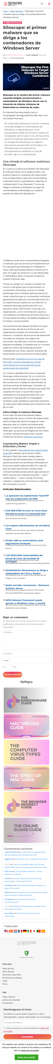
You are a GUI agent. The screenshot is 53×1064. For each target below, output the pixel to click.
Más (4, 992)
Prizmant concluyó (33, 437)
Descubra (7, 964)
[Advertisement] (26, 229)
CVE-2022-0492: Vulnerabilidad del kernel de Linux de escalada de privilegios (24, 556)
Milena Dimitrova (15, 55)
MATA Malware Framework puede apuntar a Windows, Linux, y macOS (25, 601)
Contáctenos (7, 1002)
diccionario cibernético (11, 974)
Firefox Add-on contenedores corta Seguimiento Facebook (24, 541)
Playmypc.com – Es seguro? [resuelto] (31, 859)
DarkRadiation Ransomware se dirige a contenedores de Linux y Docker (27, 571)
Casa (5, 11)
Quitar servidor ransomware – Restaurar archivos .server (27, 586)
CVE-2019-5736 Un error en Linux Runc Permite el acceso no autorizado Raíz (26, 511)
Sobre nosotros (8, 996)
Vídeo (4, 980)
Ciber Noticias (16, 11)
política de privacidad (30, 1050)
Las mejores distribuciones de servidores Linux (28, 526)
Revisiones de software (12, 977)
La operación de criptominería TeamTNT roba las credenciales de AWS (27, 497)
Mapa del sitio (8, 968)
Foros (4, 983)
